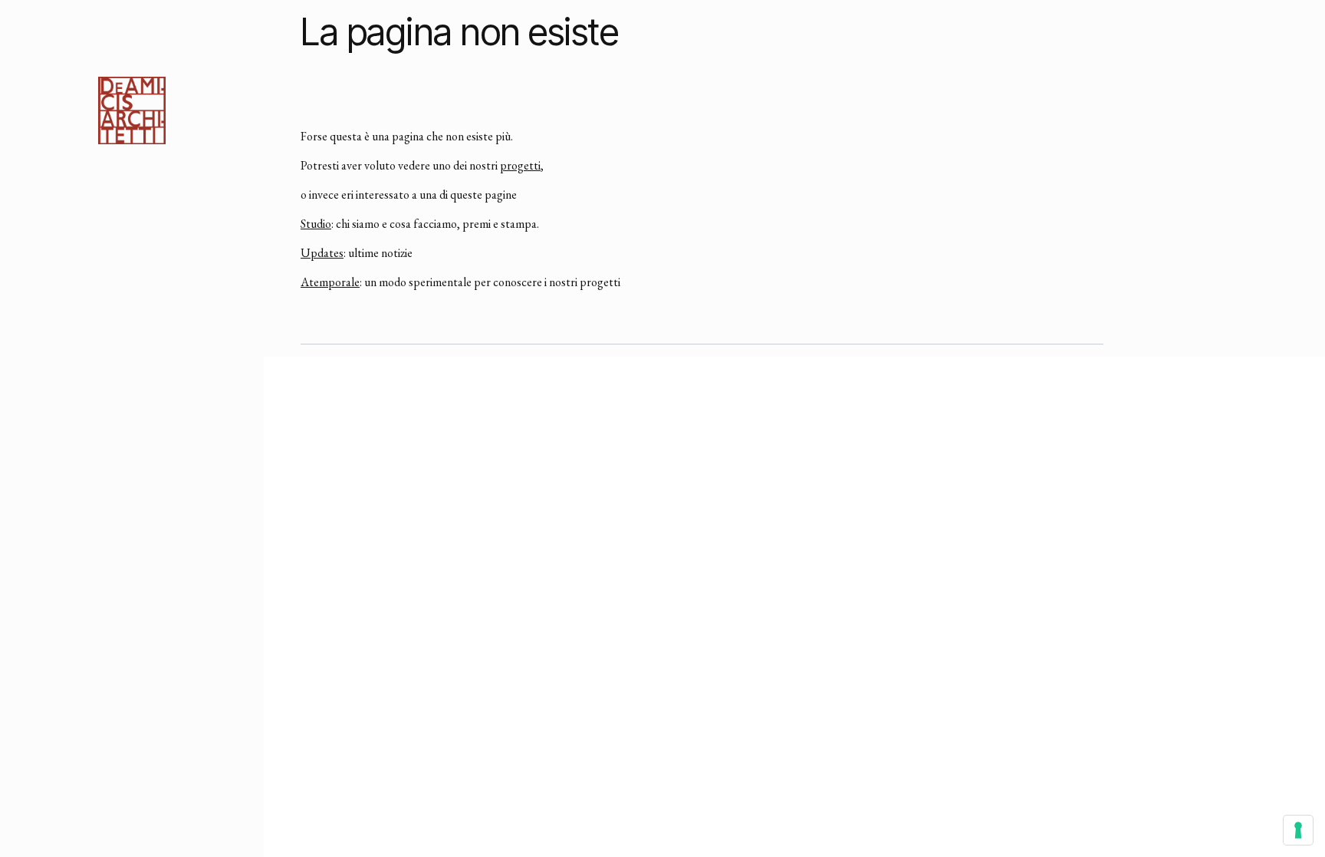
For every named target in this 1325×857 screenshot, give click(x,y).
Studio (316, 224)
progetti (520, 165)
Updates (322, 253)
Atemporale (330, 282)
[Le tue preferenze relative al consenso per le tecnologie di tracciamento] (1298, 830)
